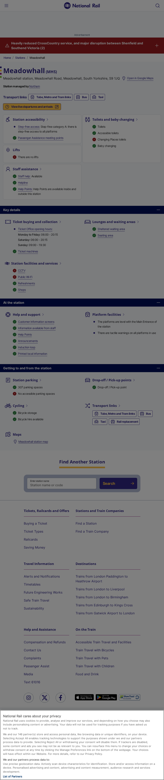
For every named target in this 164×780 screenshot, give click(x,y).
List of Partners (12, 776)
